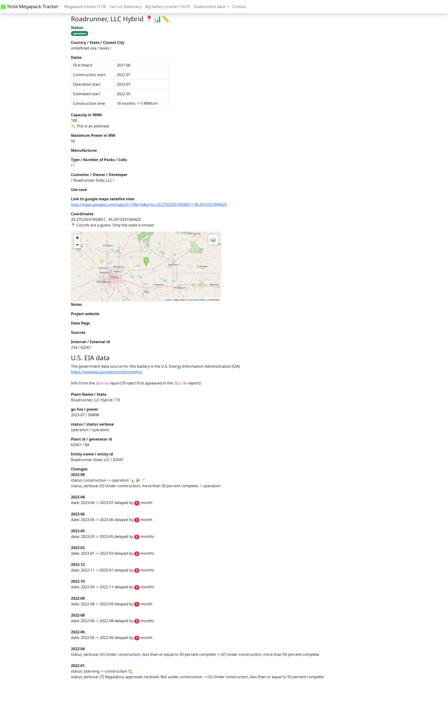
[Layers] (213, 239)
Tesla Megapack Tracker (32, 6)
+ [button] (77, 238)
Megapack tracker (85, 6)
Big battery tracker (167, 6)
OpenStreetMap (197, 299)
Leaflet (168, 299)
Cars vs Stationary (125, 6)
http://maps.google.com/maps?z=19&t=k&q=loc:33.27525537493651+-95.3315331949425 (149, 204)
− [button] (77, 245)
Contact (239, 6)
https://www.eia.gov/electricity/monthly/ (106, 371)
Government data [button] (210, 6)
